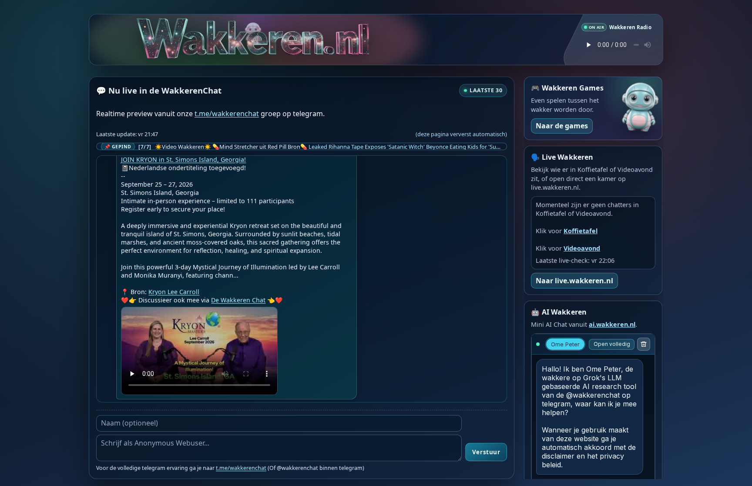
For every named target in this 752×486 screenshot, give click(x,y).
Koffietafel (581, 231)
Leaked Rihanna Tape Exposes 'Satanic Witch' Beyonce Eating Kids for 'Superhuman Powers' (427, 147)
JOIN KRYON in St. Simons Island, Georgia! (183, 159)
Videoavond (582, 248)
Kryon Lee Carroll (173, 292)
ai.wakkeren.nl (612, 324)
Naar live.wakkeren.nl (574, 280)
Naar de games (562, 126)
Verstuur (486, 452)
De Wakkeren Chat (238, 300)
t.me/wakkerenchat (227, 113)
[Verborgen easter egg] (255, 26)
